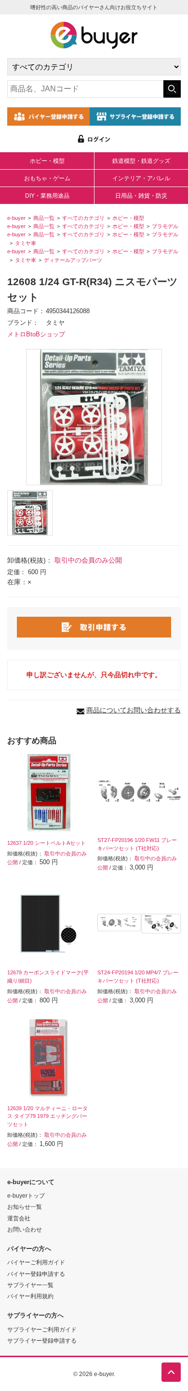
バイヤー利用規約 (30, 1296)
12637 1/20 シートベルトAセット (46, 843)
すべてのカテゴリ (83, 218)
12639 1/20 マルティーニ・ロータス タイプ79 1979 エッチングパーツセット (47, 1116)
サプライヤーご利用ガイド (42, 1329)
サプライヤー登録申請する (42, 1340)
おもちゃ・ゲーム (47, 178)
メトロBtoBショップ (36, 334)
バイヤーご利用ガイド (36, 1262)
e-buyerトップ (26, 1195)
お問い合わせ (24, 1229)
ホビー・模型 (47, 161)
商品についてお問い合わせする (133, 710)
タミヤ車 (25, 243)
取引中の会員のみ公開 (88, 560)
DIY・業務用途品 (47, 195)
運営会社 (18, 1218)
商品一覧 (43, 218)
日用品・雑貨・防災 (141, 195)
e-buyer (16, 218)
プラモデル (165, 226)
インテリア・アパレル (141, 178)
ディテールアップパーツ (73, 260)
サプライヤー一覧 (30, 1285)
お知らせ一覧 (24, 1206)
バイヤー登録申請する (36, 1274)
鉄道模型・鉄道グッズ (141, 161)
